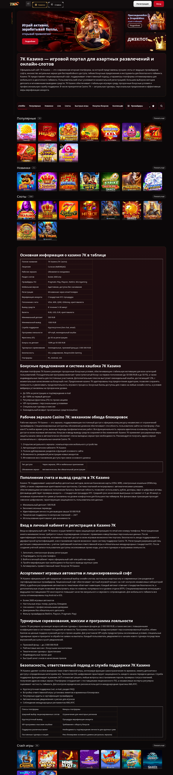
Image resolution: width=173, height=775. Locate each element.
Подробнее (30, 41)
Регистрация (143, 4)
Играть (26, 140)
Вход (158, 4)
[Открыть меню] (28, 3)
